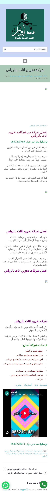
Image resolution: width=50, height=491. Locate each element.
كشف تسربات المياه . (34, 350)
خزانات (20, 355)
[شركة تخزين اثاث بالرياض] (25, 104)
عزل (41, 355)
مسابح (28, 355)
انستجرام (28, 384)
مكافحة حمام (23, 375)
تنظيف (24, 359)
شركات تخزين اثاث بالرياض (28, 453)
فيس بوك (43, 384)
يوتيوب (18, 384)
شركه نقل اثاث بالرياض (16, 76)
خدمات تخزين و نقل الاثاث (34, 76)
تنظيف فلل (38, 363)
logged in (24, 489)
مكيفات (18, 359)
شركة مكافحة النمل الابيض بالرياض (22, 469)
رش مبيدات (22, 370)
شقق (29, 363)
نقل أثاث (39, 379)
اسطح (36, 355)
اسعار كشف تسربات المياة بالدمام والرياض (25, 473)
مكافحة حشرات (36, 370)
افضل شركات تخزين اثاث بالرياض (30, 451)
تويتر (36, 384)
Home (45, 76)
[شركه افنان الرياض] (25, 25)
